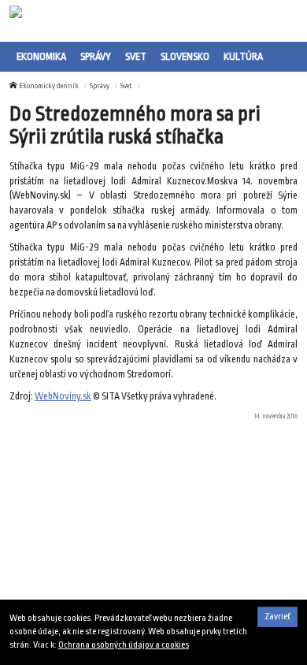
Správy (95, 56)
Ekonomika (41, 56)
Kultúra (243, 56)
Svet (135, 56)
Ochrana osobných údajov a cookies (123, 645)
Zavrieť (277, 616)
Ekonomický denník (49, 86)
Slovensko (185, 56)
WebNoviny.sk (63, 396)
